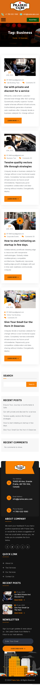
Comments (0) (30, 83)
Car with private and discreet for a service (19, 412)
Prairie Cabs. (15, 680)
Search (8, 375)
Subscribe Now (17, 648)
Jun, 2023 (9, 73)
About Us (9, 563)
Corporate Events (13, 236)
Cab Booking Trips (13, 83)
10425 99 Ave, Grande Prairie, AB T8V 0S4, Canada (22, 484)
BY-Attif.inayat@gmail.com (15, 80)
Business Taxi (11, 158)
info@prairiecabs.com (22, 499)
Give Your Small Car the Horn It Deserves (19, 430)
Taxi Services (10, 568)
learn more (12, 120)
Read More (18, 600)
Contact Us (9, 576)
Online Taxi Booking (13, 315)
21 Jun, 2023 (20, 592)
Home (15, 38)
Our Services (10, 572)
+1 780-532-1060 (20, 511)
